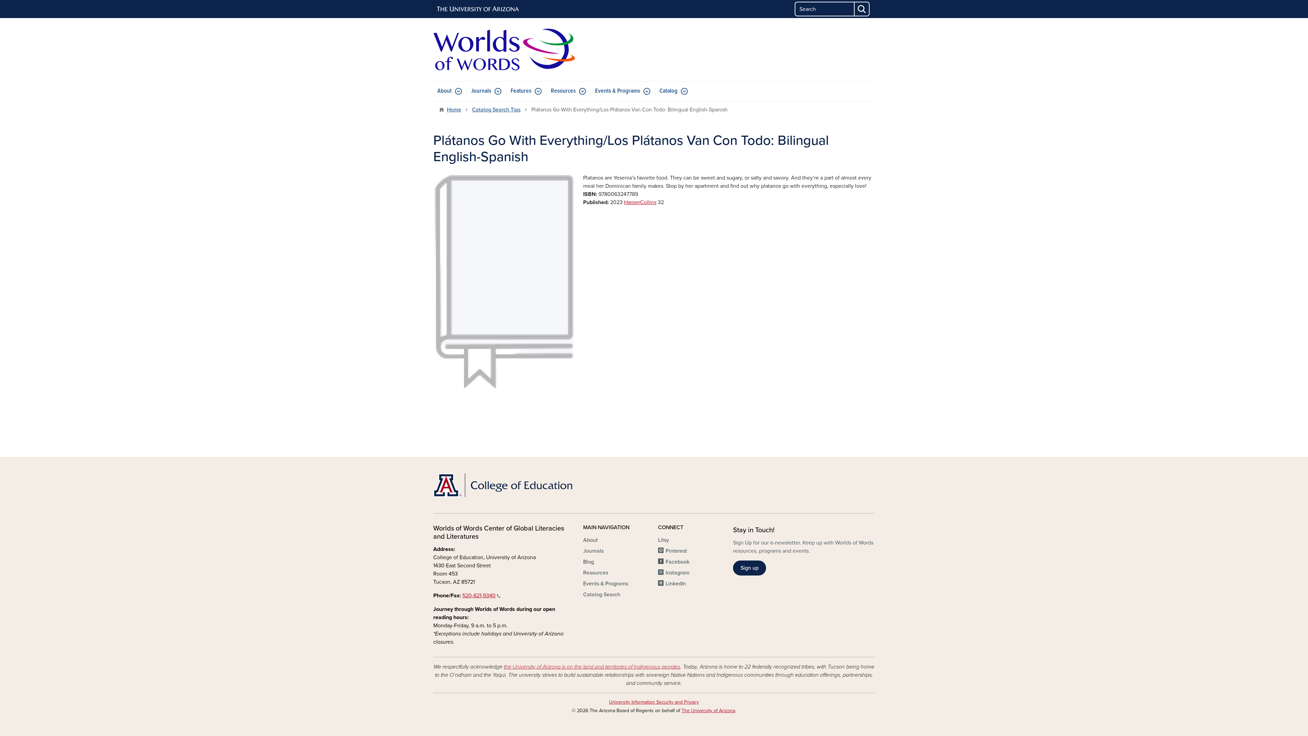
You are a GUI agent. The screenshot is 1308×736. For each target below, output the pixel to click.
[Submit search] (862, 9)
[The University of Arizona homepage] (478, 9)
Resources (563, 91)
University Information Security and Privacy (654, 702)
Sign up (750, 568)
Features (521, 91)
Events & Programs (617, 91)
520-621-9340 (479, 595)
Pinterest (676, 551)
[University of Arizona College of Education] (504, 485)
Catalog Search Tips (496, 109)
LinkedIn (676, 583)
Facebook (677, 561)
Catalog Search (601, 594)
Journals (481, 91)
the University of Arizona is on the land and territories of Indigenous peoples (592, 666)
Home (454, 109)
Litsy (663, 540)
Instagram (677, 572)
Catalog (668, 91)
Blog (588, 561)
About (444, 91)
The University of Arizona (708, 711)
